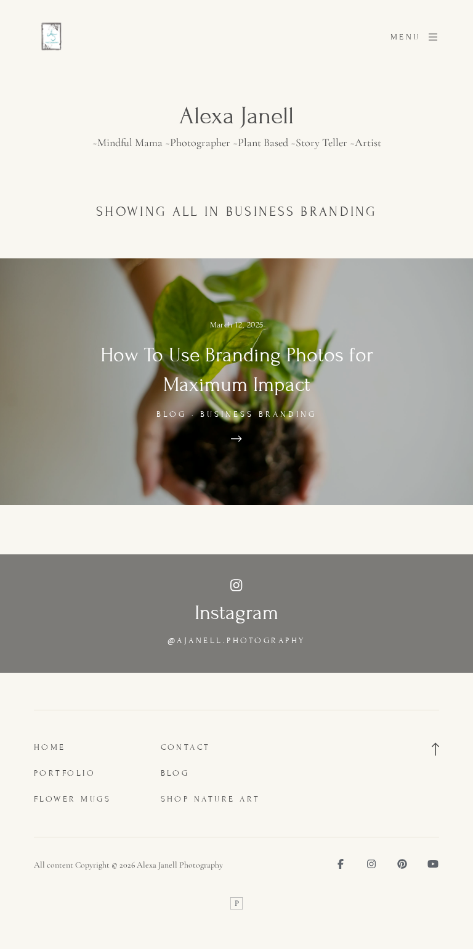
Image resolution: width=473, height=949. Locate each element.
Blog (175, 773)
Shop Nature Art (211, 799)
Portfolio (65, 773)
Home (50, 747)
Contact (186, 747)
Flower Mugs (72, 799)
